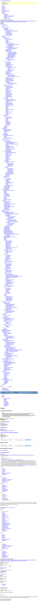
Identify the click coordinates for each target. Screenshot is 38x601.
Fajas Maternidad (10, 171)
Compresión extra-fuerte (7, 226)
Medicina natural (6, 368)
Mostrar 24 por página (19, 415)
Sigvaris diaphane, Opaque (10, 279)
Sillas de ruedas (8, 51)
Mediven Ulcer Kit (8, 248)
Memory (7, 252)
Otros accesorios (8, 300)
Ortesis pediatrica (6, 187)
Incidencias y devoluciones (8, 16)
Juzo (4, 287)
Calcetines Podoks (6, 207)
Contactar (3, 12)
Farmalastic (5, 269)
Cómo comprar (4, 477)
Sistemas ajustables (8, 306)
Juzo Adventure (8, 293)
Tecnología (3, 384)
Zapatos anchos (6, 193)
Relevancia (11, 413)
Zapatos (7, 184)
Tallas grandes (6, 115)
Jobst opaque (8, 256)
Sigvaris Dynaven (8, 283)
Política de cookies (5, 490)
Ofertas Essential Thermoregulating (13, 221)
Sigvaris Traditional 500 (9, 274)
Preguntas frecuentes (7, 18)
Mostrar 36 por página (25, 415)
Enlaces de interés (4, 552)
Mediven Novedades (9, 249)
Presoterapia (6, 381)
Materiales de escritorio (9, 104)
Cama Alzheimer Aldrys (4, 421)
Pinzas (7, 107)
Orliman (5, 191)
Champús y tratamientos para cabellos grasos (12, 350)
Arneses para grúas (8, 49)
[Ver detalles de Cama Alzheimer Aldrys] (4, 450)
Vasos (7, 112)
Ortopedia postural (5, 329)
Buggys (7, 119)
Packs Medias (6, 28)
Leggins (3, 210)
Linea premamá (8, 267)
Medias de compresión (5, 211)
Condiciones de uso (11, 459)
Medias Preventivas (7, 237)
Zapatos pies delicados (5, 189)
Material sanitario (4, 379)
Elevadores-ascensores (7, 333)
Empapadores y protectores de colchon (13, 76)
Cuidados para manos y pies (8, 354)
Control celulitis (8, 268)
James (7, 278)
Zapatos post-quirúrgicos (9, 185)
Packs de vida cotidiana (9, 34)
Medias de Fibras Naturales (8, 230)
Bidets (9, 68)
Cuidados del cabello (7, 346)
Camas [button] (3, 397)
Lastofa (7, 253)
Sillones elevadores (9, 95)
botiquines (5, 383)
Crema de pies (8, 357)
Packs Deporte (6, 29)
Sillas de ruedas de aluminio (12, 53)
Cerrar (1, 575)
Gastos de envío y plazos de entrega (9, 15)
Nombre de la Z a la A (23, 413)
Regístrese (16, 392)
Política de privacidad (19, 459)
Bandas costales (10, 165)
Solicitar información (3, 429)
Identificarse (4, 584)
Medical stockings (8, 265)
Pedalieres (7, 106)
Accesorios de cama (9, 86)
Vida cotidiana (6, 98)
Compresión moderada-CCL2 (10, 305)
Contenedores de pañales (9, 64)
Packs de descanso (8, 32)
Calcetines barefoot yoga (7, 209)
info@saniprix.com (20, 464)
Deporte (3, 371)
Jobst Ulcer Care (8, 259)
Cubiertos (7, 101)
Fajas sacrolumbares (11, 170)
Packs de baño (8, 31)
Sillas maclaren (8, 122)
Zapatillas (5, 198)
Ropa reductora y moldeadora (6, 330)
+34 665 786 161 (4, 496)
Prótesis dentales (8, 353)
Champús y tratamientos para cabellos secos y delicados (14, 349)
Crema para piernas (9, 356)
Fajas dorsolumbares (11, 169)
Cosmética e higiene (5, 339)
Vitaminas (5, 370)
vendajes (5, 238)
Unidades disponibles (25, 414)
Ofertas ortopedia (8, 35)
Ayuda (3, 13)
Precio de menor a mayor (29, 413)
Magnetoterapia (6, 382)
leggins (5, 239)
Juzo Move (7, 291)
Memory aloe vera (8, 251)
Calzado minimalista (7, 196)
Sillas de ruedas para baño (10, 79)
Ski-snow (5, 377)
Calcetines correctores (7, 205)
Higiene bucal (6, 352)
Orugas (7, 338)
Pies (4, 177)
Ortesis (3, 139)
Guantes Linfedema (9, 309)
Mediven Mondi (8, 246)
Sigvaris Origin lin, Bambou (10, 282)
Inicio (3, 5)
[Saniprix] (2, 23)
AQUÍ (11, 599)
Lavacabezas (8, 72)
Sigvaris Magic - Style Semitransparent (11, 277)
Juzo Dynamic (8, 289)
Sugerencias (4, 487)
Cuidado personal (8, 65)
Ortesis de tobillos (8, 155)
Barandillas (7, 88)
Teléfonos (7, 110)
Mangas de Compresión (5, 317)
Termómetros (6, 380)
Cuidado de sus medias (9, 299)
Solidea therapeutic (8, 264)
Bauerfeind (5, 260)
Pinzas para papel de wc (11, 69)
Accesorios (5, 295)
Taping (5, 132)
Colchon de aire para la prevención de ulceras (9, 432)
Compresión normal (7, 228)
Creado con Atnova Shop (11, 507)
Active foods (6, 360)
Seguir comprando (3, 571)
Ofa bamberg (6, 250)
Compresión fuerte (7, 227)
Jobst (5, 254)
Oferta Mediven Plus (11, 218)
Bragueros (7, 175)
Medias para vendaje (7, 235)
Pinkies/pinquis (6, 208)
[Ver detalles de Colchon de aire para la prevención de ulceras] (7, 430)
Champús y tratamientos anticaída (11, 348)
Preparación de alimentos (9, 109)
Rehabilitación (4, 128)
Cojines (5, 137)
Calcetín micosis (6, 204)
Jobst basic (7, 257)
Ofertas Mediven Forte (11, 217)
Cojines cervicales (8, 90)
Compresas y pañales (11, 75)
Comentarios (4, 471)
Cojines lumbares (8, 91)
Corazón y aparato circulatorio (8, 367)
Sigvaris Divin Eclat (9, 280)
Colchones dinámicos (9, 93)
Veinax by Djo (6, 284)
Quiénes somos (4, 11)
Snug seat (7, 125)
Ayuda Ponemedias (9, 297)
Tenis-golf (5, 376)
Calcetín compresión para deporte (9, 206)
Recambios (7, 58)
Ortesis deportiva (6, 188)
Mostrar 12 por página (12, 415)
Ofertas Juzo (8, 225)
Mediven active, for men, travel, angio (11, 247)
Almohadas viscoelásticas (9, 87)
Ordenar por (6, 413)
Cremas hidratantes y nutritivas (10, 342)
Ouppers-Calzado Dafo (7, 199)
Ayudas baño (8, 124)
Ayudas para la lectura (9, 103)
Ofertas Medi (8, 215)
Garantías (5, 17)
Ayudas (3, 36)
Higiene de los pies (8, 71)
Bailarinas (5, 197)
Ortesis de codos (8, 149)
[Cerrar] (0, 577)
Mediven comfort (8, 243)
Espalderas (7, 166)
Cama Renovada (3, 427)
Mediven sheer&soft (9, 241)
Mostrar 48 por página (32, 415)
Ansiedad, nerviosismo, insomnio (9, 363)
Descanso (5, 84)
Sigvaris (5, 324)
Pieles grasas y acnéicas (9, 343)
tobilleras (7, 156)
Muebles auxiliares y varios (10, 105)
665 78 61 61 (4, 3)
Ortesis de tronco (6, 160)
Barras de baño (8, 63)
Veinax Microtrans (8, 286)
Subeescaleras (6, 335)
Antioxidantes (6, 365)
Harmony (7, 322)
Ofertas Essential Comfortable (12, 220)
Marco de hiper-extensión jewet (10, 173)
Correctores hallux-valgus (9, 182)
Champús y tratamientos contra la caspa (11, 351)
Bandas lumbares (10, 164)
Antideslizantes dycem (9, 102)
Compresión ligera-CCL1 (8, 319)
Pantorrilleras (8, 157)
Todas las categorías (3, 24)
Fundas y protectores (9, 94)
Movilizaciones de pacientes (10, 43)
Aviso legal (4, 488)
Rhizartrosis (7, 145)
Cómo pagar (4, 478)
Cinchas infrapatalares (9, 153)
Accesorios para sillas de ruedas (12, 52)
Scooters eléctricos (8, 50)
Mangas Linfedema (9, 308)
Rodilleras (7, 158)
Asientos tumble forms (9, 117)
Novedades (4, 7)
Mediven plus (8, 244)
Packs (3, 26)
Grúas (7, 42)
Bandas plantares (8, 179)
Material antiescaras (5, 134)
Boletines (3, 486)
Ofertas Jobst (8, 222)
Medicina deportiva (7, 373)
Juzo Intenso (8, 292)
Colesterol (5, 366)
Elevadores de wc (8, 66)
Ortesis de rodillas (8, 154)
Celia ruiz (5, 192)
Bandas (7, 162)
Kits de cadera (6, 133)
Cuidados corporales (7, 345)
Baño (5, 61)
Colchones (7, 92)
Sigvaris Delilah (8, 281)
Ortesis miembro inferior (7, 151)
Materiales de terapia (7, 130)
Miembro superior (6, 303)
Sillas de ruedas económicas (12, 54)
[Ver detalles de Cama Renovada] (3, 425)
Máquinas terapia (6, 131)
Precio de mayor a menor (6, 414)
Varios (7, 97)
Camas (7, 120)
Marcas (3, 8)
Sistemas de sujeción (11, 46)
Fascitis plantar (8, 181)
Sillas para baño (8, 123)
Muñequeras (8, 148)
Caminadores (8, 121)
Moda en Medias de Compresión (9, 233)
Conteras (9, 60)
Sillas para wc (8, 81)
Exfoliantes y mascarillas (9, 344)
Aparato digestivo (6, 364)
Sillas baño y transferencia (10, 80)
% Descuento (12, 414)
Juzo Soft (7, 290)
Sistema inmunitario (7, 369)
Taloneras (7, 183)
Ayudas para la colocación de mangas (11, 307)
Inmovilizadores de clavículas (10, 147)
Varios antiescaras (6, 138)
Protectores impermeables (9, 78)
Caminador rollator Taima (11, 48)
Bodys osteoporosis (9, 174)
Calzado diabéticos (7, 194)
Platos (7, 108)
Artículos (3, 6)
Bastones (7, 40)
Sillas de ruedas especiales (11, 56)
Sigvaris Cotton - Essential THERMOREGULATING (14, 276)
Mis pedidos (4, 485)
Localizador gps (8, 113)
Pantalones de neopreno (9, 172)
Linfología (3, 301)
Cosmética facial (6, 341)
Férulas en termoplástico (9, 146)
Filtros (3, 412)
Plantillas (7, 180)
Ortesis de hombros (9, 150)
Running (5, 375)
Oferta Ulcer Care (10, 224)
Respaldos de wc (10, 70)
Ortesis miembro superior (7, 141)
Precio (2, 438)
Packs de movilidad (9, 33)
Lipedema (3, 314)
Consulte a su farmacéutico (6, 10)
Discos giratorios (8, 41)
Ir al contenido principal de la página (5, 0)
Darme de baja (7, 458)
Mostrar (5, 415)
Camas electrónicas (9, 89)
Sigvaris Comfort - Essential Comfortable (12, 275)
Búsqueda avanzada (3, 567)
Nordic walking (6, 378)
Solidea (5, 262)
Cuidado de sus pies (9, 298)
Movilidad (5, 38)
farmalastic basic (8, 271)
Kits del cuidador (10, 45)
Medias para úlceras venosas (8, 232)
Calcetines (3, 200)
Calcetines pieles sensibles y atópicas (9, 203)
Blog (3, 9)
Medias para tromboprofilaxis (8, 231)
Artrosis (5, 126)
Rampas (5, 334)
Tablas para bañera (8, 82)
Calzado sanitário (6, 195)
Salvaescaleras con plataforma (10, 337)
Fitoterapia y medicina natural (6, 361)
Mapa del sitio (4, 557)
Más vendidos (16, 414)
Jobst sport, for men (9, 258)
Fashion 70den (8, 266)
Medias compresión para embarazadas (9, 236)
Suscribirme (3, 458)
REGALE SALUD (5, 25)
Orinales (7, 77)
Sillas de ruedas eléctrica (11, 55)
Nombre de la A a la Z (16, 413)
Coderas (7, 144)
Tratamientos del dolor (9, 111)
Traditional (7, 326)
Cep (4, 294)
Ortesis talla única (6, 176)
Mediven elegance (8, 242)
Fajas (6, 167)
